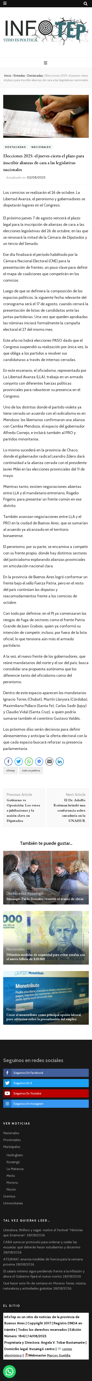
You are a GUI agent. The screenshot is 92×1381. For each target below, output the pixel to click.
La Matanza (15, 1169)
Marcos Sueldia (58, 1355)
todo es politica (31, 770)
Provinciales (12, 1140)
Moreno (12, 1183)
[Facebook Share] (8, 761)
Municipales (11, 1147)
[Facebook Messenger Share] (39, 761)
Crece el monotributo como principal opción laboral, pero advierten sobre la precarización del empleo (44, 1017)
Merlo (10, 1176)
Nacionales (41, 147)
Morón (11, 1189)
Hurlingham (14, 1155)
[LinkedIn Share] (60, 761)
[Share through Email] (49, 761)
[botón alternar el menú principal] (46, 63)
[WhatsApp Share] (29, 761)
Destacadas (15, 147)
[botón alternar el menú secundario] (5, 3)
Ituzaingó (35, 893)
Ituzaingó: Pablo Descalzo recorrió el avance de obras (44, 899)
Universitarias (13, 1203)
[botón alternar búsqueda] (86, 4)
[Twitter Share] (19, 761)
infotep (10, 770)
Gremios (9, 1196)
